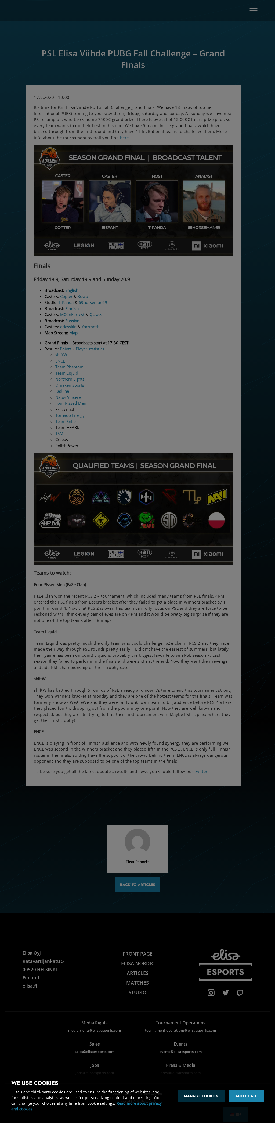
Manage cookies (201, 1096)
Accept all (246, 1096)
